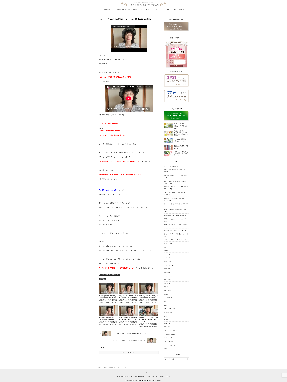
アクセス (157, 376)
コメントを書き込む (128, 352)
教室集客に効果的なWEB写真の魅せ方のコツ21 (110, 274)
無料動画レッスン (125, 376)
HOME (118, 376)
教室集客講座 (134, 376)
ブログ (152, 376)
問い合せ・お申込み (165, 376)
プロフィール (147, 376)
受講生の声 (140, 376)
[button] (187, 359)
